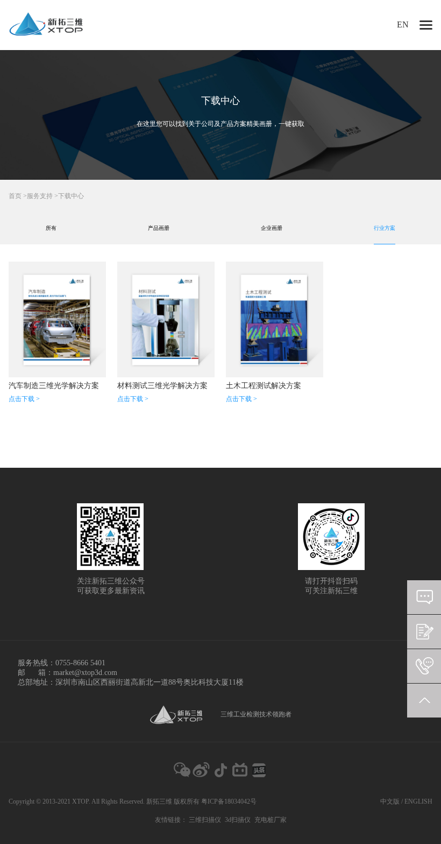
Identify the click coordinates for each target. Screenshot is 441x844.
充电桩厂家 (270, 820)
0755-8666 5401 (80, 663)
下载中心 (71, 196)
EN (403, 24)
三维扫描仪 (205, 820)
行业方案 (384, 228)
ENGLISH (418, 801)
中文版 (390, 801)
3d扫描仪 (238, 820)
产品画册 (158, 228)
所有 (51, 228)
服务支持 (40, 196)
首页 (15, 196)
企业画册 (271, 228)
